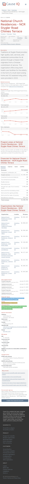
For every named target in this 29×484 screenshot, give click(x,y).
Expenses (10, 166)
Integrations (6, 471)
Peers (14, 34)
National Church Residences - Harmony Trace (7, 261)
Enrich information (7, 441)
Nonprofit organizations (9, 454)
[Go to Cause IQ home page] (11, 4)
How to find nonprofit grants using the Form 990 (14, 385)
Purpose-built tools (8, 469)
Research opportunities (9, 437)
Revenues (3, 166)
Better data (6, 467)
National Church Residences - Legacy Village (6, 273)
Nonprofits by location (8, 429)
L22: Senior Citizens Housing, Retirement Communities (14, 44)
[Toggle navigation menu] (25, 4)
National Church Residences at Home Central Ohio (6, 219)
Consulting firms (7, 458)
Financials (9, 34)
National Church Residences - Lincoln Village (6, 232)
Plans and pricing (7, 443)
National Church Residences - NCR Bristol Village (6, 244)
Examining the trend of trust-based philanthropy (14, 383)
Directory (4, 10)
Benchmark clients (7, 439)
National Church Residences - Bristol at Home (7, 238)
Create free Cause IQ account (15, 400)
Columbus (14, 10)
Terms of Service (7, 478)
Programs (3, 34)
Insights (5, 466)
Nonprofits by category (9, 428)
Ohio (9, 10)
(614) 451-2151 (6, 331)
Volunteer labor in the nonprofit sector (11, 376)
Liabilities (22, 166)
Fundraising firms (7, 456)
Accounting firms (7, 449)
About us (5, 473)
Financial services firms (9, 452)
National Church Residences (16, 86)
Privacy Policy (17, 478)
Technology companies (9, 451)
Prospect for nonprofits (9, 436)
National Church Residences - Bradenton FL (5, 267)
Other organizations (8, 459)
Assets (16, 166)
